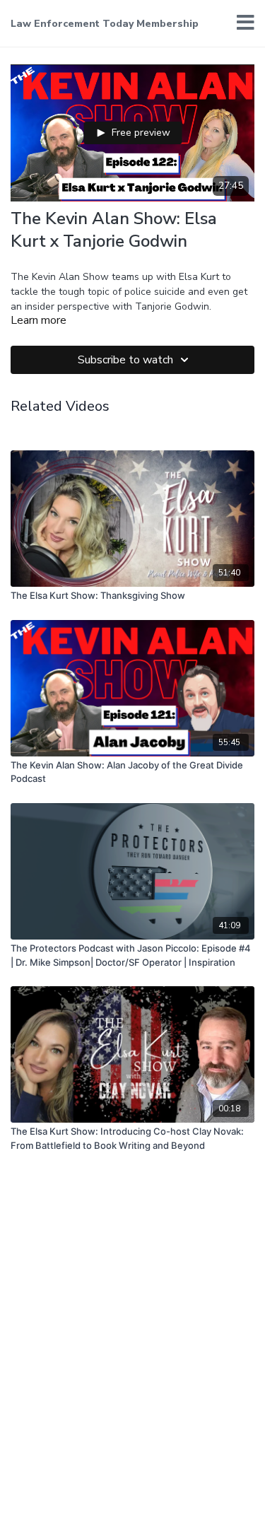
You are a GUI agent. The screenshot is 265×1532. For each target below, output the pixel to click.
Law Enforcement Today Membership (105, 23)
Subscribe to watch (125, 360)
